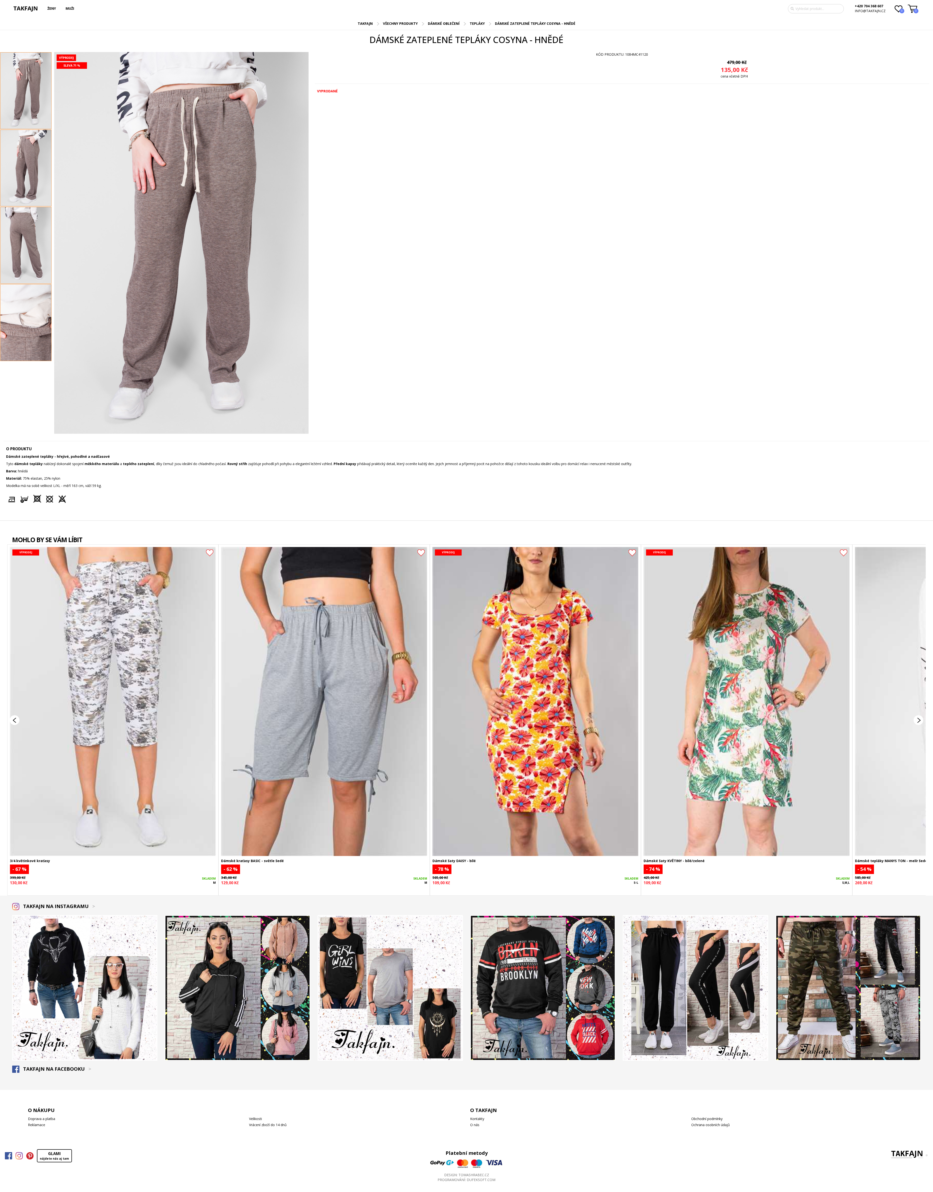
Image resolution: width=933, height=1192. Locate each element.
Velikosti (255, 1118)
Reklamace (36, 1124)
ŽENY (51, 8)
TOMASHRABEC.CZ (473, 1175)
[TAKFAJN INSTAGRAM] (19, 1155)
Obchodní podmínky (707, 1118)
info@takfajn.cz (870, 11)
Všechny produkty (400, 23)
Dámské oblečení (443, 23)
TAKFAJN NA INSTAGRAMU (58, 906)
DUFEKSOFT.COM (481, 1179)
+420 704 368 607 (869, 6)
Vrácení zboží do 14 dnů (268, 1124)
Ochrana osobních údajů (710, 1124)
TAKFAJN (365, 23)
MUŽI (70, 8)
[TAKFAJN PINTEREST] (30, 1155)
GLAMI (54, 1156)
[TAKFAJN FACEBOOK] (8, 1155)
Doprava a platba (41, 1118)
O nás (474, 1124)
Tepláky (477, 23)
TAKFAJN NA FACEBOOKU (56, 1069)
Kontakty (477, 1118)
